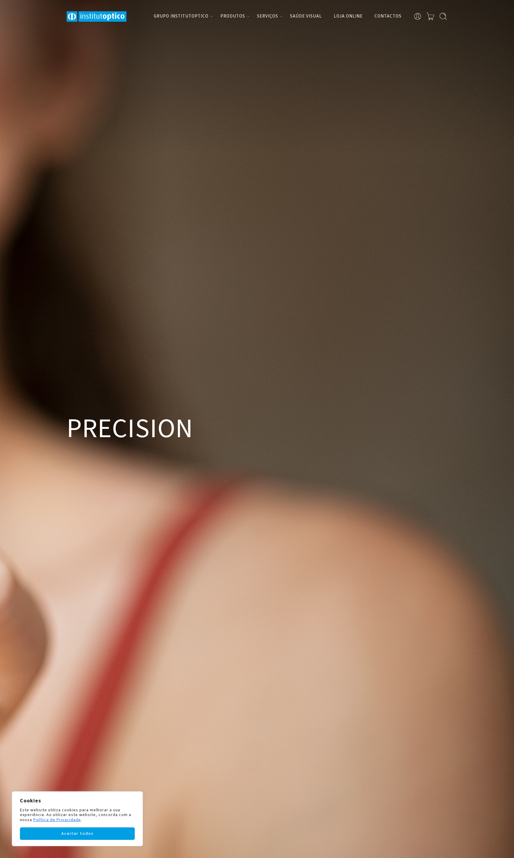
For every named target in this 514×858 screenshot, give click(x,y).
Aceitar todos (77, 834)
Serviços (267, 16)
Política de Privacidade (57, 820)
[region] (77, 818)
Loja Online (348, 16)
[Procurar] (443, 16)
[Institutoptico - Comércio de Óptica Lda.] (96, 16)
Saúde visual (306, 16)
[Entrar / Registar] (417, 16)
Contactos (388, 16)
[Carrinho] (430, 16)
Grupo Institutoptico (181, 16)
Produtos (232, 16)
